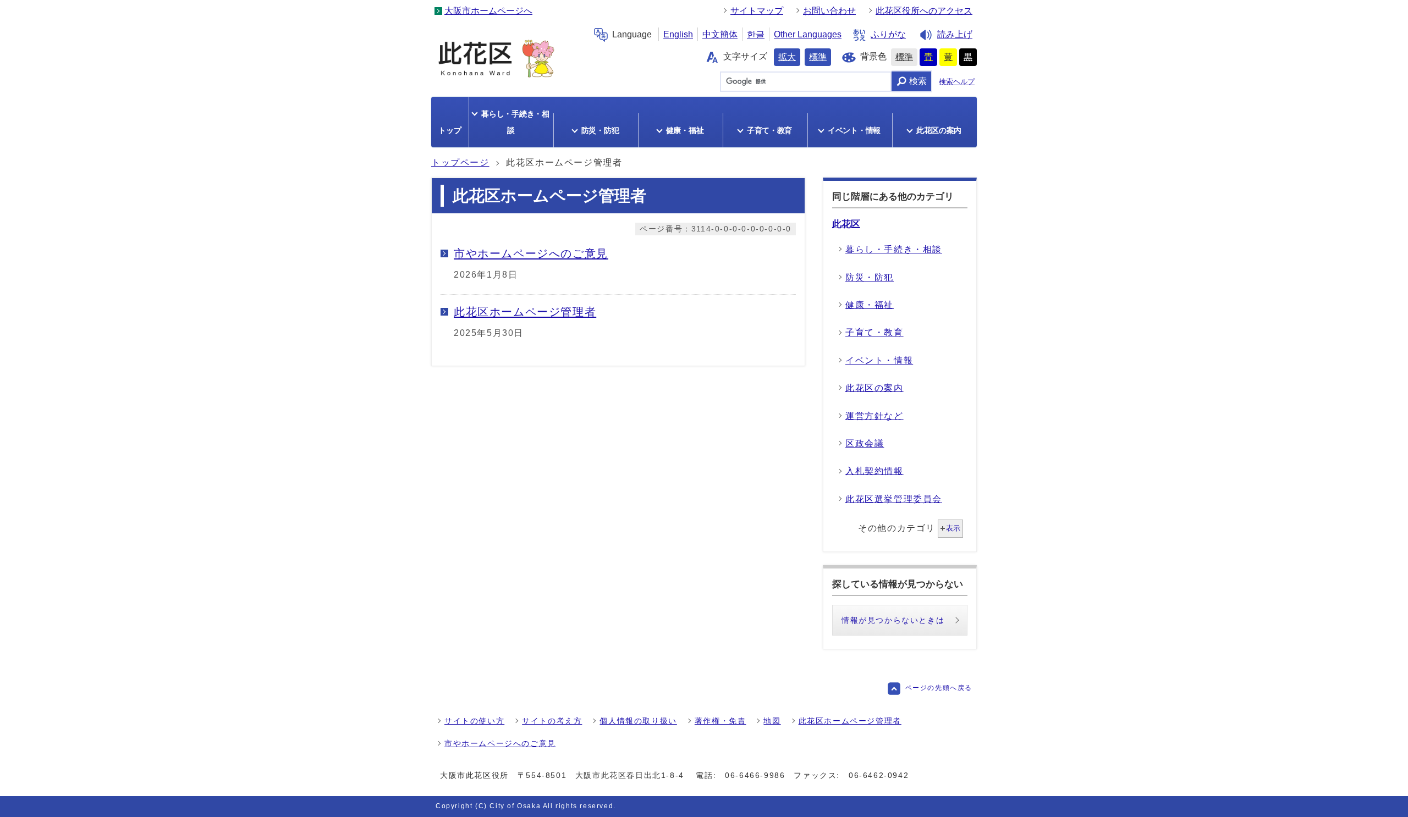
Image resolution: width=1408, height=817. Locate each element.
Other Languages (808, 34)
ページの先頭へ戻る (938, 687)
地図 (771, 720)
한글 (756, 34)
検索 (918, 81)
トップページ (460, 162)
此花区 (846, 223)
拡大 (787, 57)
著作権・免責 (720, 720)
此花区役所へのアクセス (924, 10)
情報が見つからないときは (893, 620)
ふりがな (888, 34)
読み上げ (954, 34)
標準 (818, 57)
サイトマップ (756, 10)
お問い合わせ (829, 10)
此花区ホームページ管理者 (850, 720)
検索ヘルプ (957, 82)
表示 (953, 528)
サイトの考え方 (552, 720)
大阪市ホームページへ (488, 10)
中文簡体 (720, 34)
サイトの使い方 (474, 720)
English (678, 34)
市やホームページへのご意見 (500, 743)
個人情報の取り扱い (638, 720)
